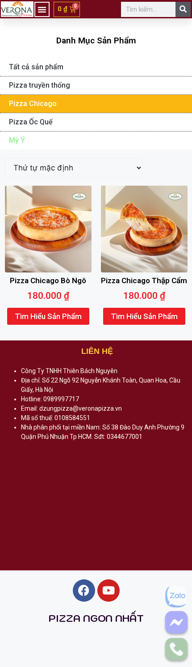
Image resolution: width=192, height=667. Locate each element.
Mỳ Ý (17, 140)
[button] (42, 9)
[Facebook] (84, 590)
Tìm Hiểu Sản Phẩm (48, 316)
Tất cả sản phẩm (36, 67)
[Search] (183, 9)
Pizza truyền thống (39, 85)
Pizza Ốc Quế (31, 122)
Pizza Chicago (33, 103)
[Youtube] (108, 590)
